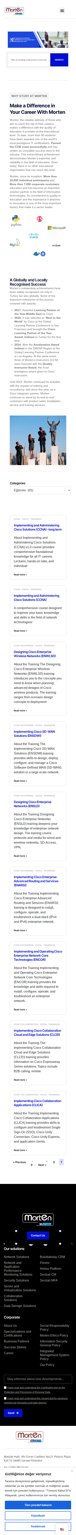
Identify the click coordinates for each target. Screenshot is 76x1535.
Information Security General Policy (53, 1343)
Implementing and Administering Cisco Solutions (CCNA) (36, 598)
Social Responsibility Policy (54, 1327)
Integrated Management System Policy (54, 1355)
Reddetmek (38, 1526)
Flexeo (44, 1262)
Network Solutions (16, 1257)
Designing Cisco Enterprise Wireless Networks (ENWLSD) (35, 654)
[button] (62, 11)
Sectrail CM (48, 1274)
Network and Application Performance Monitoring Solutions (18, 1268)
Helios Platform (50, 1268)
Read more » (20, 574)
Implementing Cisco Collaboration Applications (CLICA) (37, 1103)
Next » (42, 1164)
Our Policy (47, 1365)
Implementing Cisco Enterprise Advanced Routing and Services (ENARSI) (36, 881)
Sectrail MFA (49, 1280)
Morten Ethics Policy (54, 1335)
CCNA (17, 519)
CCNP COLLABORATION (26, 1024)
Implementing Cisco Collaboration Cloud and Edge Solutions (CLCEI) (37, 1033)
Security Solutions (16, 1280)
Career (8, 1353)
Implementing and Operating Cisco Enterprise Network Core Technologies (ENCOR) (38, 955)
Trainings (36, 519)
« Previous (19, 1162)
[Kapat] (72, 1471)
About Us (10, 1325)
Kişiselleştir (38, 1515)
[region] (38, 1501)
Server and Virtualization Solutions (20, 1288)
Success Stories (15, 1347)
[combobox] (29, 59)
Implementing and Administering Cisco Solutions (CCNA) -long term (38, 527)
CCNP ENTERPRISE (24, 645)
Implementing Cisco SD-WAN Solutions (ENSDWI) (34, 734)
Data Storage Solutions (20, 1306)
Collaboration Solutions (13, 1298)
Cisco (25, 519)
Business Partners (16, 1341)
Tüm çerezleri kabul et (38, 1505)
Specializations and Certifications (17, 1333)
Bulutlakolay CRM (52, 1257)
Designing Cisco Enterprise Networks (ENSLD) (32, 804)
